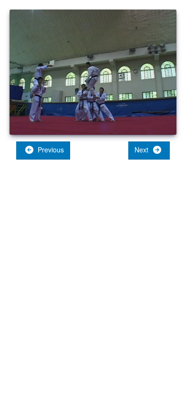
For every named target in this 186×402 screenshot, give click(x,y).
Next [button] (142, 149)
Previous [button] (50, 149)
